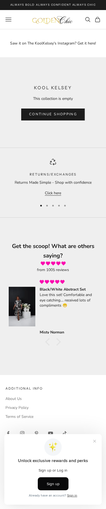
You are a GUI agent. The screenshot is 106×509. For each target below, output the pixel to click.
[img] (53, 263)
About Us (13, 398)
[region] (53, 177)
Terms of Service (19, 416)
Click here (53, 193)
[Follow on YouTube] (50, 433)
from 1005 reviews (53, 269)
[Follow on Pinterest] (36, 433)
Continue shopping (53, 114)
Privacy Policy (17, 407)
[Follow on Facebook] (8, 433)
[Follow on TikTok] (64, 433)
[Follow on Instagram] (22, 433)
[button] (49, 342)
